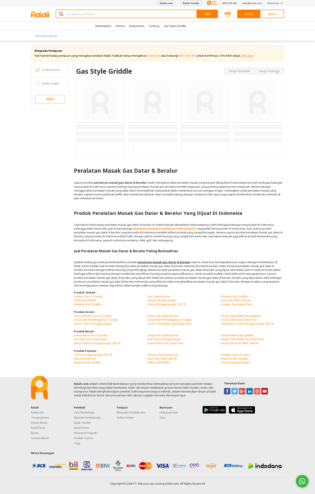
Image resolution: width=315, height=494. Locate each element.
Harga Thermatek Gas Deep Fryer (242, 339)
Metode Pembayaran (87, 417)
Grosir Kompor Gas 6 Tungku (93, 316)
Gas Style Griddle (175, 26)
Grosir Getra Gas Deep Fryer (239, 319)
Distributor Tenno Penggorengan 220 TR (247, 324)
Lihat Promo (81, 428)
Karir (163, 417)
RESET (50, 99)
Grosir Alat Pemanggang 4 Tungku (169, 319)
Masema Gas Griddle (87, 304)
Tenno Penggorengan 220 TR (166, 304)
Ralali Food (38, 428)
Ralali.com (166, 3)
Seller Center (125, 417)
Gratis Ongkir (50, 83)
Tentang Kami (40, 417)
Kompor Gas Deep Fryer (236, 304)
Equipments (136, 26)
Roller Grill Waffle (85, 300)
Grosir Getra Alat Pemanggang (240, 316)
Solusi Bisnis (39, 423)
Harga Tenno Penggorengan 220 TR (97, 343)
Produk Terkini (83, 438)
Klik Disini (247, 56)
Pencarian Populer (86, 433)
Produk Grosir (51, 70)
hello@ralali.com (252, 3)
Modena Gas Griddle (234, 296)
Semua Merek (40, 438)
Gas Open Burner (158, 296)
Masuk (272, 14)
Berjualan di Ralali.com (131, 412)
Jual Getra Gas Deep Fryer (90, 339)
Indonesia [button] (273, 3)
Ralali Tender (191, 3)
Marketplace (103, 26)
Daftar (249, 14)
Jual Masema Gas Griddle (237, 335)
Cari (207, 14)
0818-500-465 (229, 3)
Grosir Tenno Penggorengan (93, 324)
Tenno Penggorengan (161, 300)
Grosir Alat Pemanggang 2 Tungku (96, 319)
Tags (77, 443)
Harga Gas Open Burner (162, 335)
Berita (35, 433)
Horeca (120, 26)
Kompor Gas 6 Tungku (88, 296)
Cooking (154, 26)
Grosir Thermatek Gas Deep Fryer (169, 324)
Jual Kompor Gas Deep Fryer (165, 343)
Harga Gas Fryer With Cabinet (240, 343)
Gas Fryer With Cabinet (235, 300)
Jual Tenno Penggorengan (164, 339)
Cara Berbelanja (84, 412)
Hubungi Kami (169, 412)
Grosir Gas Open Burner (163, 316)
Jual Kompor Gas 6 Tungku (91, 335)
